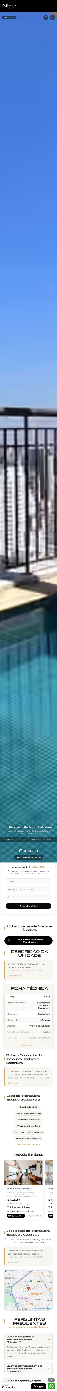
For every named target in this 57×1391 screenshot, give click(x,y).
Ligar (40, 1386)
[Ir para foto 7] (27, 1183)
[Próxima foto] (53, 431)
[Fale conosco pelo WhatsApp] (51, 1386)
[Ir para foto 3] (22, 1183)
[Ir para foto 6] (26, 1183)
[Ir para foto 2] (20, 1183)
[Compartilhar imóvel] (52, 17)
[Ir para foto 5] (24, 1183)
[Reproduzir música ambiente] (51, 1380)
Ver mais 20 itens (27, 1144)
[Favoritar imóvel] (45, 17)
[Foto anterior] (3, 431)
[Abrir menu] (52, 6)
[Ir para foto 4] (23, 1183)
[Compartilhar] (12, 1162)
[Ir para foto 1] (19, 1183)
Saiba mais (16, 1216)
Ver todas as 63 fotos (28, 857)
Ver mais (13, 975)
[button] (28, 1290)
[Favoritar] (7, 1162)
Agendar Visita (28, 906)
